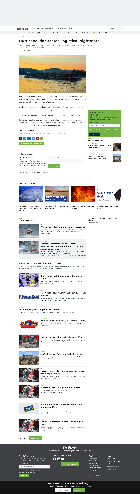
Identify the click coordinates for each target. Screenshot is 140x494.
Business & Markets (95, 154)
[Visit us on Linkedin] (58, 459)
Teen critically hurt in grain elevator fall (39, 309)
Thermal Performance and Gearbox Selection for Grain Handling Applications (61, 245)
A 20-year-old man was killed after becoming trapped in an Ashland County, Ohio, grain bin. (61, 391)
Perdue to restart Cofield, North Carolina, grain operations (61, 405)
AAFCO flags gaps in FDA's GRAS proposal (40, 263)
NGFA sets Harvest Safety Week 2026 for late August (63, 294)
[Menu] (121, 28)
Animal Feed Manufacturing (106, 204)
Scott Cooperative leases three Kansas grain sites (97, 157)
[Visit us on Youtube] (62, 459)
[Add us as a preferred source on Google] (41, 138)
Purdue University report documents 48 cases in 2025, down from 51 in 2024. (61, 358)
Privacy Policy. (111, 131)
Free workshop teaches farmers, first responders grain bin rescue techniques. (63, 324)
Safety (21, 36)
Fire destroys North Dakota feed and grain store (62, 423)
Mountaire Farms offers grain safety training (63, 320)
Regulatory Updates (26, 261)
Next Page (35, 438)
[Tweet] (33, 138)
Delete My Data (70, 464)
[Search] (116, 28)
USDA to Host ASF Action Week (107, 207)
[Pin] (37, 138)
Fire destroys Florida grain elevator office (61, 337)
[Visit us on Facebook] (54, 459)
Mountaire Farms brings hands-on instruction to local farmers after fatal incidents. (62, 282)
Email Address (53, 157)
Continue (78, 490)
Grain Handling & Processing (29, 204)
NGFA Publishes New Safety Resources (57, 207)
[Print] (20, 138)
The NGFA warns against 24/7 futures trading (99, 146)
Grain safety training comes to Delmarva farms (61, 277)
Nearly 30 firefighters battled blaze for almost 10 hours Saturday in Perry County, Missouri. (62, 377)
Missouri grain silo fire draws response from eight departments (62, 372)
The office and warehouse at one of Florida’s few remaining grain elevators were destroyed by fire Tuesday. (63, 341)
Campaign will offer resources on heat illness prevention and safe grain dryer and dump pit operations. (63, 299)
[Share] (24, 138)
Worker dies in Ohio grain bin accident (60, 388)
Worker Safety (45, 318)
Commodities (92, 143)
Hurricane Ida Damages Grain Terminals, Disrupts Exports (42, 133)
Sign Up (95, 134)
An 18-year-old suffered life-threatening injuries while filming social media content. (48, 312)
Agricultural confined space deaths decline (62, 354)
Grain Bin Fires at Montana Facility (82, 207)
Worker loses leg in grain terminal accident (62, 227)
